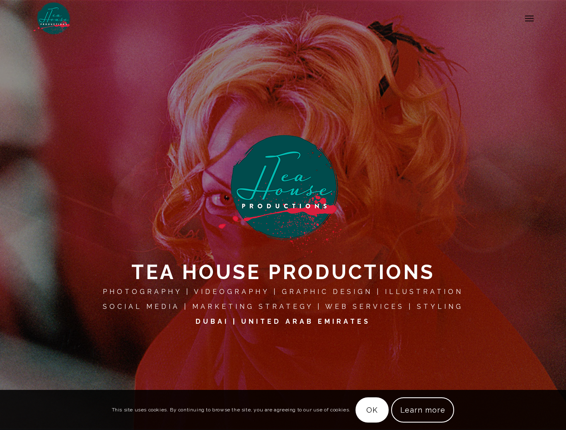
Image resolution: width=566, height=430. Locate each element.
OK (372, 410)
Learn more (422, 410)
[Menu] (529, 18)
